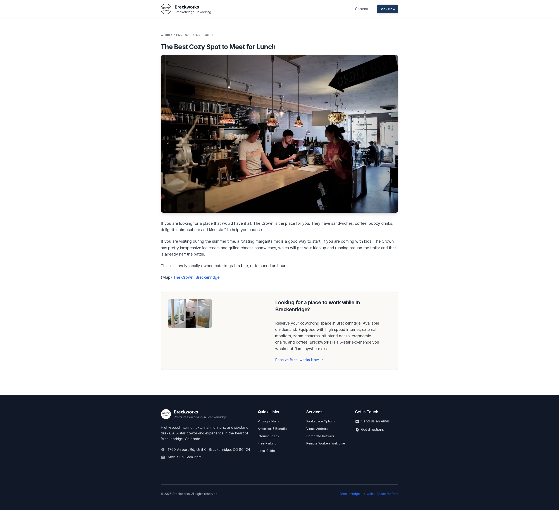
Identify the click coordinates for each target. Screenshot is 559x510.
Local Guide (266, 451)
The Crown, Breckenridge (196, 277)
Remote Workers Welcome (325, 443)
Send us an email (375, 421)
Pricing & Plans (268, 421)
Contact (361, 9)
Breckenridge (350, 494)
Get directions (372, 429)
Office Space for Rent (382, 494)
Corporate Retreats (320, 436)
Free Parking (267, 443)
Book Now (387, 9)
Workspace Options (320, 421)
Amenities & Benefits (272, 428)
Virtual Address (317, 428)
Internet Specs (268, 436)
